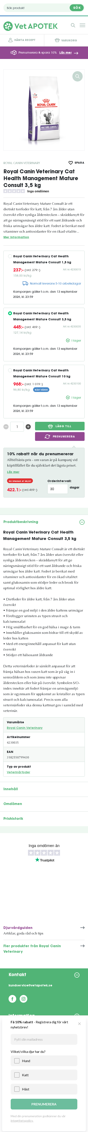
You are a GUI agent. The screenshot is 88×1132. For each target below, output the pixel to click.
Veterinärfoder (18, 772)
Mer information (16, 237)
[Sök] (73, 25)
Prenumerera (64, 437)
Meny (82, 25)
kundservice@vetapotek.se (30, 985)
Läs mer (65, 52)
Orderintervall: (59, 481)
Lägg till (64, 426)
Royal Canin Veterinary (21, 163)
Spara (80, 163)
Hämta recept (24, 40)
